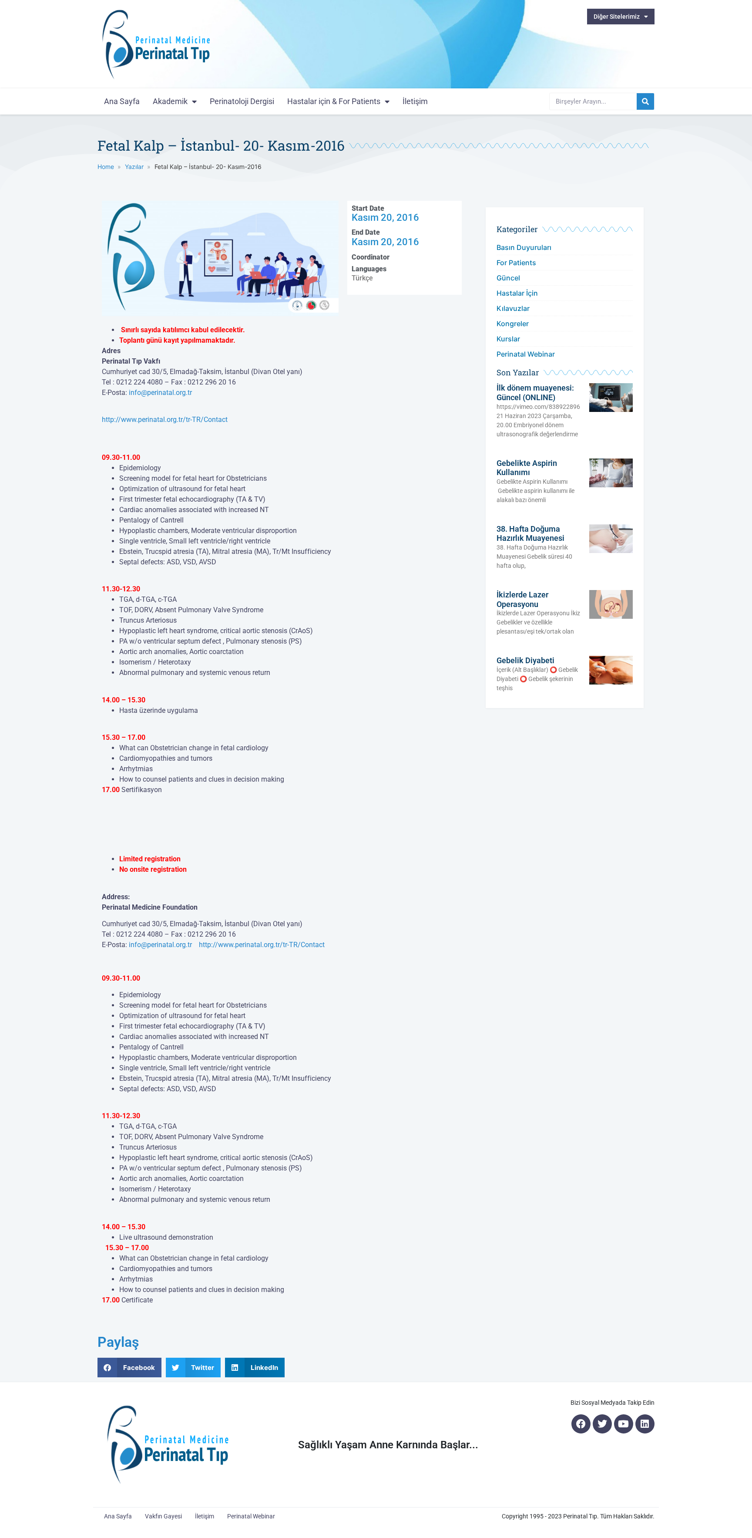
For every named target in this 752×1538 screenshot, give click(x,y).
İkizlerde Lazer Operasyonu (522, 599)
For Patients (516, 262)
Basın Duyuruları (524, 247)
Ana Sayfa (122, 101)
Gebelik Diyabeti (525, 660)
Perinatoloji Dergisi (242, 101)
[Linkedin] (645, 1423)
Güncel (508, 277)
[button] (129, 1367)
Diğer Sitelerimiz (617, 16)
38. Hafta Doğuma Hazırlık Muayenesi (530, 533)
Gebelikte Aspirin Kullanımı (527, 468)
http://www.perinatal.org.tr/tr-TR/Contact (165, 419)
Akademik (170, 101)
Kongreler (513, 323)
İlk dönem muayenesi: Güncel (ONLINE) (535, 392)
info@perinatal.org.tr (160, 392)
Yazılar (134, 166)
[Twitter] (602, 1423)
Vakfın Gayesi (163, 1516)
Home (105, 166)
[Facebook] (581, 1423)
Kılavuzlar (513, 308)
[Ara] (645, 101)
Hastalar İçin (517, 293)
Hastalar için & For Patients (333, 101)
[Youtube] (623, 1423)
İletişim (415, 101)
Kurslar (508, 338)
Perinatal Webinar (526, 354)
